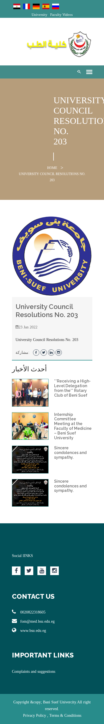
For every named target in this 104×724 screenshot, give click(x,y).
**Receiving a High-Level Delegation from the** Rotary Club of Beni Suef (72, 388)
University (39, 15)
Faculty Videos (61, 15)
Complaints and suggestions (33, 671)
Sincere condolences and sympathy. (70, 453)
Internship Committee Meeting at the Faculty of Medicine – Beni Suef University (73, 426)
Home (52, 168)
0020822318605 (32, 612)
